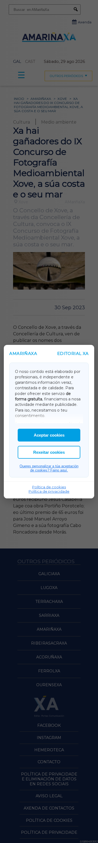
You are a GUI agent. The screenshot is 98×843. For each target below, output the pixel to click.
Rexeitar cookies (49, 452)
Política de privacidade (49, 491)
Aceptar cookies (49, 435)
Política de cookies (49, 487)
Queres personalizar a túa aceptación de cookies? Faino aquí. (49, 468)
